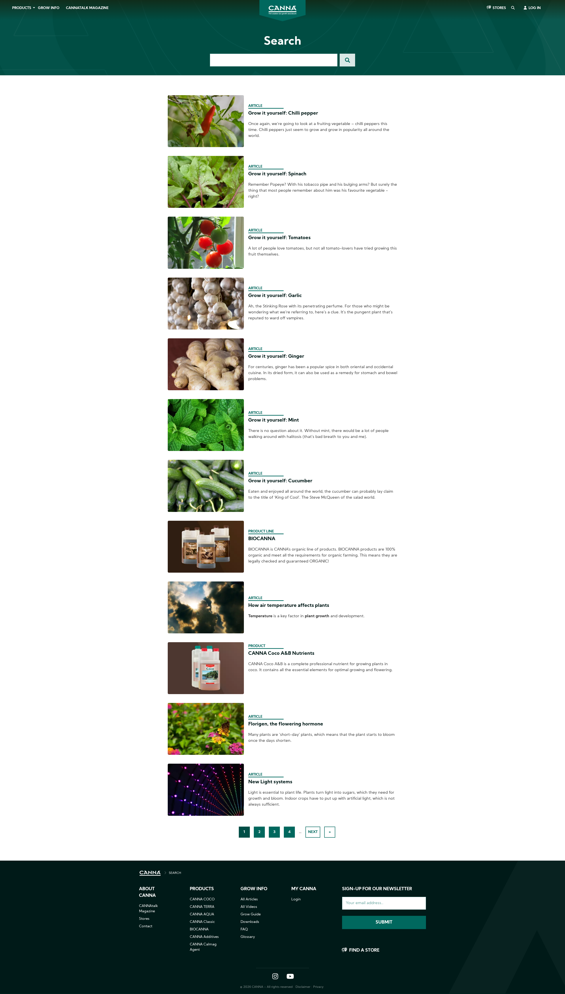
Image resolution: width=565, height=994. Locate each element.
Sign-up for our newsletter (377, 889)
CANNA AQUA (202, 914)
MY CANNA (303, 889)
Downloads (250, 922)
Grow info (254, 889)
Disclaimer (303, 987)
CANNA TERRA (202, 907)
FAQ (244, 929)
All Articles (249, 899)
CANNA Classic (202, 922)
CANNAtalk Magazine (87, 8)
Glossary (248, 937)
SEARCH (175, 873)
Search (512, 8)
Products (21, 8)
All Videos (249, 907)
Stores (499, 8)
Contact (145, 926)
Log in (535, 8)
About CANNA (147, 892)
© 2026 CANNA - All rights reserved (266, 987)
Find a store (364, 950)
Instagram (275, 976)
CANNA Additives (204, 937)
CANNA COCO (202, 899)
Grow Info (48, 8)
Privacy (318, 987)
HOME (150, 873)
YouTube (290, 976)
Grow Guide (251, 914)
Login (296, 899)
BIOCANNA (199, 929)
